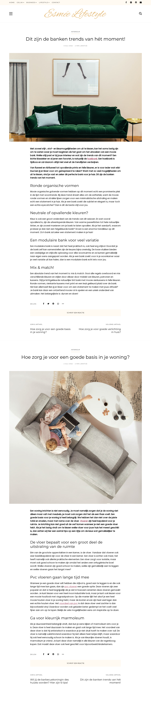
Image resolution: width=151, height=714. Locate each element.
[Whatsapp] (58, 304)
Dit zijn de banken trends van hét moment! (100, 681)
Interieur (75, 32)
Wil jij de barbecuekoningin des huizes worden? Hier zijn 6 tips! (49, 681)
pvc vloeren (71, 586)
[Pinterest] (136, 2)
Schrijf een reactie (75, 313)
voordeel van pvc (68, 603)
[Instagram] (131, 2)
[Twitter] (48, 304)
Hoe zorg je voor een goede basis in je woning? (50, 330)
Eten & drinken (75, 700)
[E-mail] (141, 2)
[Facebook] (126, 2)
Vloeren (84, 520)
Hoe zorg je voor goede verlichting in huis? (100, 330)
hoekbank (92, 158)
